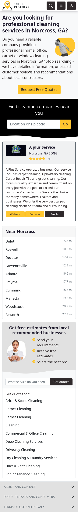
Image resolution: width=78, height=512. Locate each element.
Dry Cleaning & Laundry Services (31, 457)
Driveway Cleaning (20, 449)
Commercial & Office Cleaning (29, 433)
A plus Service (42, 147)
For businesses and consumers (29, 497)
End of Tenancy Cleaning (25, 474)
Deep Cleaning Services (24, 441)
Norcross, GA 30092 (43, 153)
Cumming (39, 290)
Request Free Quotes (39, 89)
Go (65, 124)
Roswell (39, 249)
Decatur (39, 257)
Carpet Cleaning (18, 408)
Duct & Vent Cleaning (22, 466)
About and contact (20, 487)
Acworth (39, 314)
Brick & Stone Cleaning (23, 400)
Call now (35, 214)
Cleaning (12, 425)
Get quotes (61, 382)
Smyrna (39, 282)
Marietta (39, 298)
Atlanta (39, 273)
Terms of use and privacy (24, 507)
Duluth (39, 241)
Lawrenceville (39, 265)
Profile (54, 214)
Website (15, 214)
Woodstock (39, 306)
